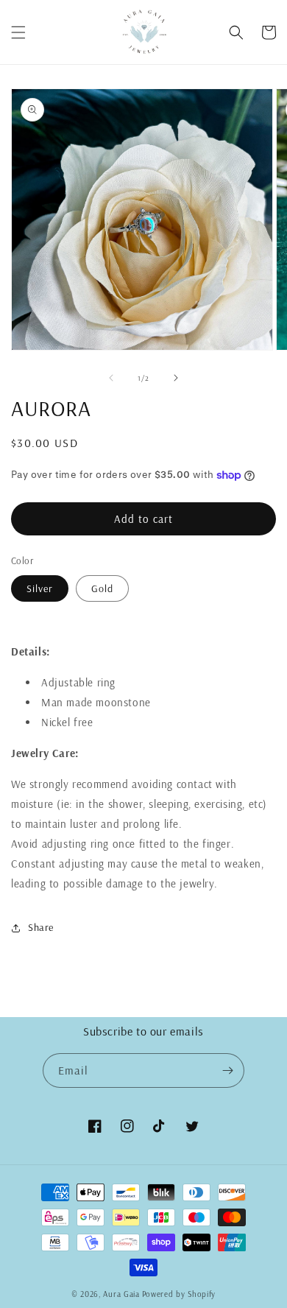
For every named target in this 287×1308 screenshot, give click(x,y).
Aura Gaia (121, 1294)
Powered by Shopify (179, 1294)
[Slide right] (176, 378)
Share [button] (41, 927)
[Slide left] (111, 378)
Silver (39, 588)
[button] (18, 32)
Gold (102, 588)
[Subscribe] (227, 1070)
